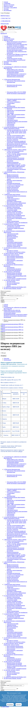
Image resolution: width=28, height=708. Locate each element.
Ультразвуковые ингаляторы (14, 274)
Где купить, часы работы (10, 7)
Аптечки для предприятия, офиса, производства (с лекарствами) (16, 136)
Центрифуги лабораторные (14, 201)
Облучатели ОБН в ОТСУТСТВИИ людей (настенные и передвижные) (16, 92)
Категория (3, 292)
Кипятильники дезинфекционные (16, 215)
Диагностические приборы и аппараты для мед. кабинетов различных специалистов (14, 245)
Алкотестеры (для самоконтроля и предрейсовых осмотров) (16, 226)
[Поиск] (16, 32)
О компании (7, 3)
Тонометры (10, 239)
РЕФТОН (9, 109)
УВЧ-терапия (10, 111)
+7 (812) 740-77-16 (5, 18)
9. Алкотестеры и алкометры (11, 224)
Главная (6, 2)
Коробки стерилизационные (14, 217)
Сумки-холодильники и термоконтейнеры (13, 199)
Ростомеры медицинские (13, 183)
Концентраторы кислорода (14, 268)
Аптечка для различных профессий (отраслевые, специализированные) (16, 141)
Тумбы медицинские (12, 189)
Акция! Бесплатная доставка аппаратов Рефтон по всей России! (16, 59)
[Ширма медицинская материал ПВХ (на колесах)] (14, 325)
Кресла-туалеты (11, 263)
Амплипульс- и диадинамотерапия (16, 110)
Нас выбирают (8, 10)
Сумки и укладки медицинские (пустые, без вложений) (15, 151)
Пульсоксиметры (11, 238)
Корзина (4, 33)
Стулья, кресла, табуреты (13, 186)
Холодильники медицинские (14, 204)
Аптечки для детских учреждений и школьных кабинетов (16, 139)
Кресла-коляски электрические (15, 257)
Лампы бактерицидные (11, 105)
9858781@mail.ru (5, 15)
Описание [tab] (6, 358)
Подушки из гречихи (12, 250)
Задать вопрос (7, 360)
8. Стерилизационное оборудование (13, 205)
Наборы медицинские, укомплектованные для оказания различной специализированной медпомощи (15, 158)
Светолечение (10, 124)
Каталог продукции (9, 4)
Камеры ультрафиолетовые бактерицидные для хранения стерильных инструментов (15, 213)
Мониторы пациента (12, 236)
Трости (9, 285)
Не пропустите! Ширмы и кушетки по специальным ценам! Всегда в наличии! (17, 56)
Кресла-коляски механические (15, 256)
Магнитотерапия (11, 116)
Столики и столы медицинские (15, 184)
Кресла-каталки (11, 259)
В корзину (3, 355)
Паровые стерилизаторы (13, 207)
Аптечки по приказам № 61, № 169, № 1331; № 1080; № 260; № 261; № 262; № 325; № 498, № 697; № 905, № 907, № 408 (17, 132)
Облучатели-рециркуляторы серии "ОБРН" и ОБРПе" (16, 99)
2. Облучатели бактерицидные (12, 79)
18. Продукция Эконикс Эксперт (12, 288)
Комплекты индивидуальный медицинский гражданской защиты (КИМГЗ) (16, 147)
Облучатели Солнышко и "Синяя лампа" (13, 102)
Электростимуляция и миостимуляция (17, 121)
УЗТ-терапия (10, 113)
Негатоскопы (10, 240)
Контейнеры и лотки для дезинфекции (17, 222)
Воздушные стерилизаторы (14, 208)
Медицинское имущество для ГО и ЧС (17, 144)
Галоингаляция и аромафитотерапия (16, 278)
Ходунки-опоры (11, 281)
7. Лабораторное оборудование (12, 194)
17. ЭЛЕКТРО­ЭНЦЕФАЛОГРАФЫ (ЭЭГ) (15, 287)
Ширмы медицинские (13, 176)
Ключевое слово (5, 295)
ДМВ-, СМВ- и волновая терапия (16, 114)
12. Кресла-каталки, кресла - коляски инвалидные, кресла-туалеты (13, 254)
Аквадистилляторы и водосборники (16, 196)
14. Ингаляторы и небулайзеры (12, 271)
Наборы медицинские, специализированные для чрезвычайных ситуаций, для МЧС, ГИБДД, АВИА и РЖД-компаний (16, 164)
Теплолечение (10, 125)
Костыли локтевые (12, 284)
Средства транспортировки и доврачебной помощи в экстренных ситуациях (16, 169)
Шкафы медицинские (12, 174)
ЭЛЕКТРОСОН (11, 123)
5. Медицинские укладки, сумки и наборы (15, 149)
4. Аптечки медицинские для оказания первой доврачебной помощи (14, 127)
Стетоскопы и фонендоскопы (14, 242)
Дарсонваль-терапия (12, 120)
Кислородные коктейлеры (14, 270)
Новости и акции (8, 6)
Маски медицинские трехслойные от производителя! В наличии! (17, 42)
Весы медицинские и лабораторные (16, 203)
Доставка (6, 9)
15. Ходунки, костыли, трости (12, 280)
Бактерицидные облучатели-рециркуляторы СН (14, 85)
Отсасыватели (10, 267)
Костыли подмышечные (13, 283)
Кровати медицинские (13, 187)
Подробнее (10, 704)
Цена (2, 297)
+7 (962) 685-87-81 (5, 21)
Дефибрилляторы (11, 235)
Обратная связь (5, 23)
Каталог (6, 306)
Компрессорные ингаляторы (14, 273)
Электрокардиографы (12, 233)
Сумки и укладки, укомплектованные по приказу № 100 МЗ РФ (17, 154)
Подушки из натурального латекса (16, 252)
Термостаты (10, 197)
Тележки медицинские (13, 190)
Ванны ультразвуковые (13, 221)
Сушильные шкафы (12, 210)
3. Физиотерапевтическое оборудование (14, 107)
